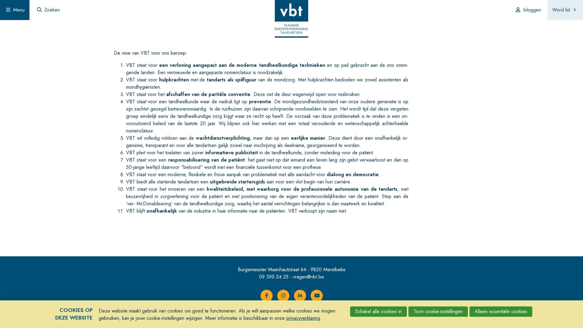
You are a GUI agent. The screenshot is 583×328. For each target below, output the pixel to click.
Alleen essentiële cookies (501, 311)
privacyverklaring (303, 318)
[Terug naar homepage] (291, 20)
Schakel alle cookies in (378, 311)
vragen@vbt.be (308, 276)
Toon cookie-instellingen (438, 311)
